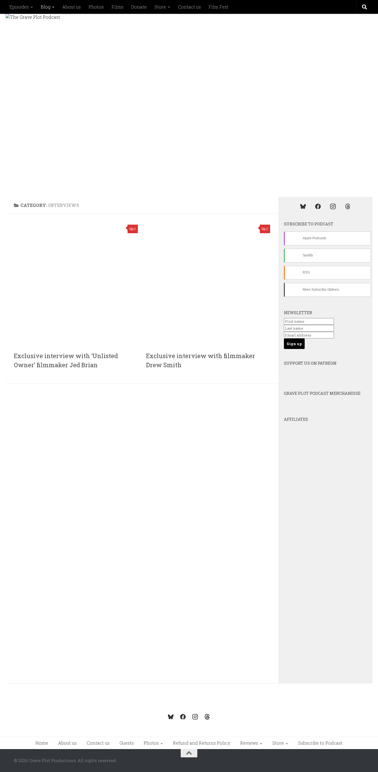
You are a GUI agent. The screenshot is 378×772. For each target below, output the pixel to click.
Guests (127, 743)
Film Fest (219, 7)
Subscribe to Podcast (320, 743)
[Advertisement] (146, 430)
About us (71, 7)
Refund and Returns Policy (201, 743)
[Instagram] (332, 206)
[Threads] (347, 206)
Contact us (189, 7)
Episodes (19, 7)
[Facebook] (317, 206)
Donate (139, 7)
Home (41, 743)
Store (160, 7)
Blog (45, 7)
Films (117, 7)
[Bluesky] (303, 206)
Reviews (249, 743)
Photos (96, 7)
